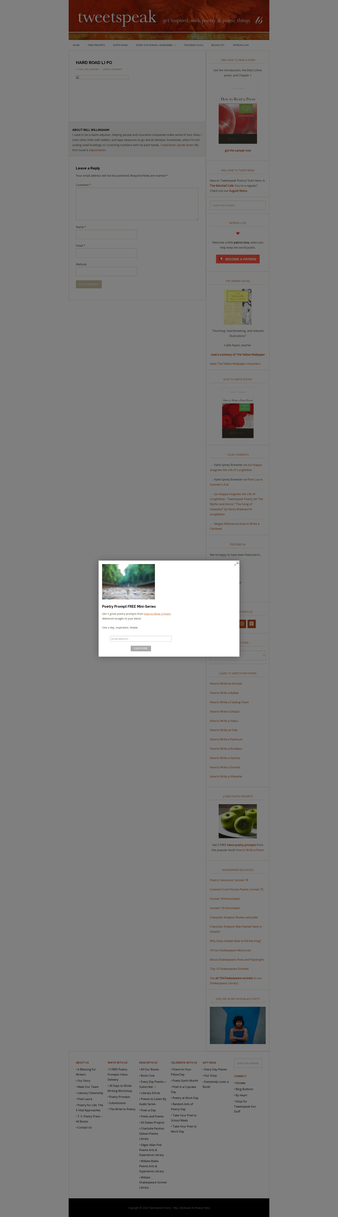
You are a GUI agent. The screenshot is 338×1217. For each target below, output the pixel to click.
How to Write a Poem (157, 613)
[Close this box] (235, 565)
